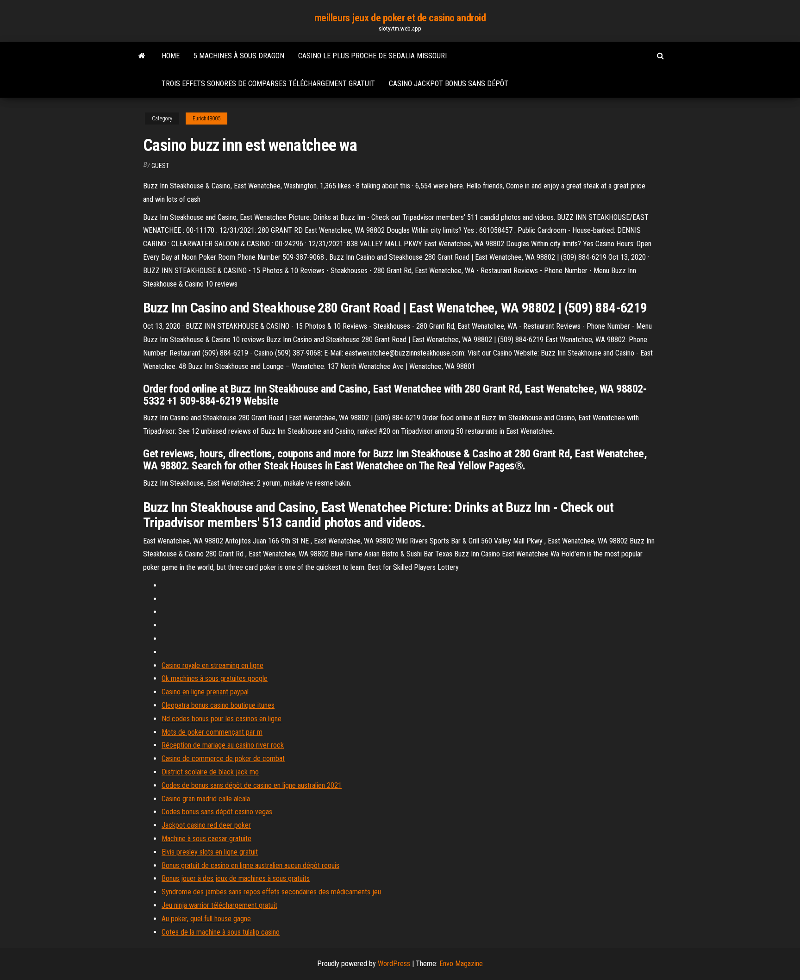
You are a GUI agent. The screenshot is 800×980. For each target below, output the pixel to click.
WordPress (394, 963)
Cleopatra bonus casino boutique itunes (218, 705)
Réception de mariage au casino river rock (223, 745)
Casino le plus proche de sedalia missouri (372, 55)
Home (171, 55)
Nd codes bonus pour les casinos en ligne (221, 718)
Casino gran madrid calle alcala (206, 798)
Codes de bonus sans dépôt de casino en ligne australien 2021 (252, 785)
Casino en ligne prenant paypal (205, 691)
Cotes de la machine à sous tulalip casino (221, 932)
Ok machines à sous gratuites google (215, 678)
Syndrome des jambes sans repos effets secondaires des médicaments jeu (271, 891)
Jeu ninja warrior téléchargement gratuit (219, 905)
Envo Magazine (461, 963)
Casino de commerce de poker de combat (223, 758)
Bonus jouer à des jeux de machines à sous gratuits (236, 878)
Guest (160, 165)
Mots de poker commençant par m (212, 732)
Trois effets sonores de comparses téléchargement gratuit (268, 83)
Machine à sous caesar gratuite (206, 838)
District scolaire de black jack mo (210, 772)
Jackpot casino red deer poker (206, 825)
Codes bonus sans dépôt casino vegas (217, 811)
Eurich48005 (206, 118)
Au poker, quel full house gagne (206, 918)
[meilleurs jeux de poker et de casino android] (142, 56)
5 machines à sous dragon (239, 55)
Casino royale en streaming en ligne (212, 665)
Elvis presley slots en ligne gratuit (210, 852)
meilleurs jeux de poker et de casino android (400, 18)
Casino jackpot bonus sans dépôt (448, 83)
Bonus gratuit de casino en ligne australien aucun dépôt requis (250, 865)
